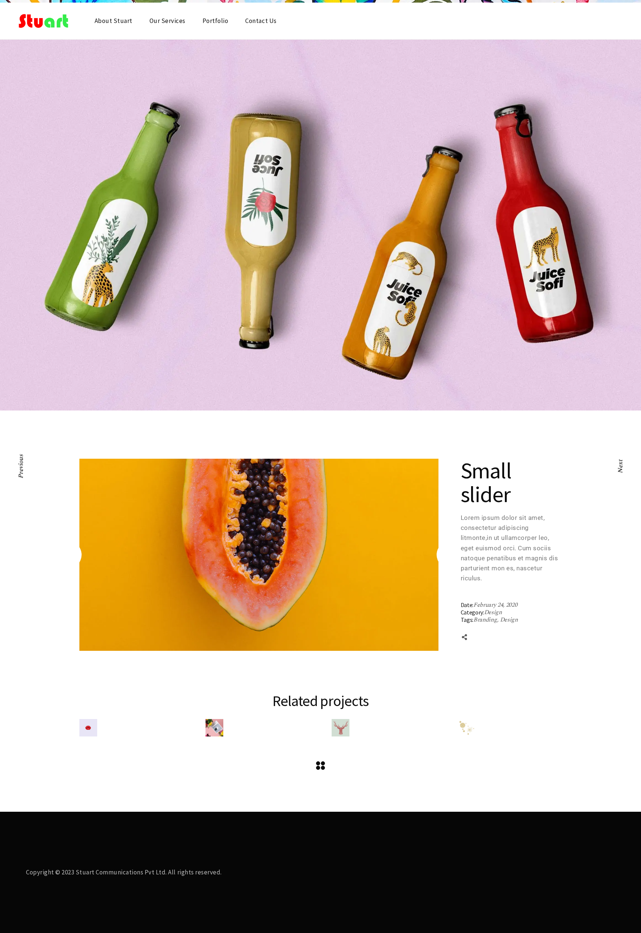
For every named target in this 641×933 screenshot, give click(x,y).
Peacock (232, 703)
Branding (485, 619)
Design (493, 612)
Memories (242, 664)
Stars (484, 713)
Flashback (115, 694)
